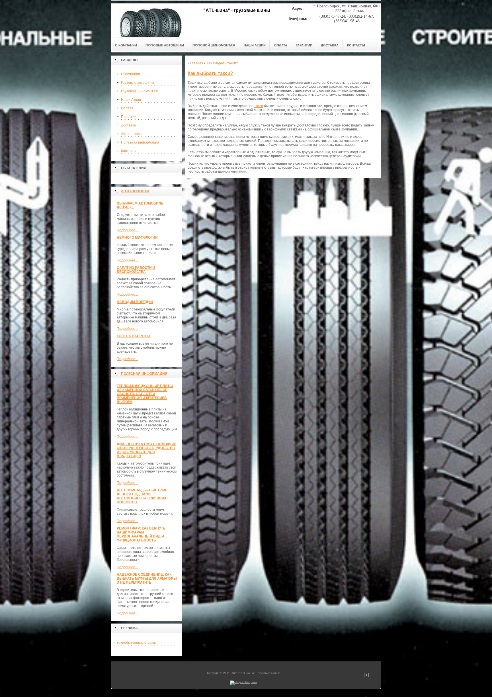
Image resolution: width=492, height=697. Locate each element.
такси (258, 106)
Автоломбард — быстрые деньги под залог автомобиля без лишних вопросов (142, 496)
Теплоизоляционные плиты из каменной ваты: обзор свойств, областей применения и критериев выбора (145, 394)
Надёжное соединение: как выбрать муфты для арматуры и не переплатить (147, 578)
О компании (130, 74)
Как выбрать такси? (210, 73)
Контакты (128, 151)
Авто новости (132, 134)
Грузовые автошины (137, 83)
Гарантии (128, 117)
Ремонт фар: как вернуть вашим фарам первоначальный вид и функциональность (141, 534)
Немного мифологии (137, 238)
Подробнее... (127, 230)
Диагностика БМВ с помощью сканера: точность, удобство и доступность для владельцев (146, 450)
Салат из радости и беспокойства (136, 270)
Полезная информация (140, 142)
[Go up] (366, 676)
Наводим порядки (135, 302)
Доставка (128, 125)
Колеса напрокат (134, 336)
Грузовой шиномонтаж (139, 91)
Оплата (127, 108)
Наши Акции (131, 100)
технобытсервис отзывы (137, 643)
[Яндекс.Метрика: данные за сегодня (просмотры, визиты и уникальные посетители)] (243, 682)
